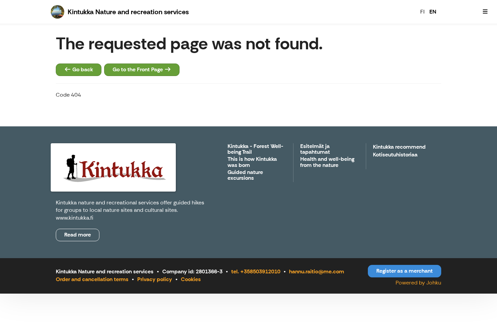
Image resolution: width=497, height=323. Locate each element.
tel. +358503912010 (255, 271)
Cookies (191, 279)
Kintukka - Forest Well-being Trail (255, 149)
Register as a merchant (404, 270)
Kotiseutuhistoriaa (395, 155)
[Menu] (485, 12)
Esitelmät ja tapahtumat (315, 149)
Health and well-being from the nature (327, 162)
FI (422, 11)
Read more (77, 234)
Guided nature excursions (245, 175)
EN (432, 11)
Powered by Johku (418, 282)
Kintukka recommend (399, 147)
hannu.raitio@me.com (316, 271)
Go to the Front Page (138, 69)
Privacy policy (154, 279)
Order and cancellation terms (92, 279)
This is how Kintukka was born (252, 162)
